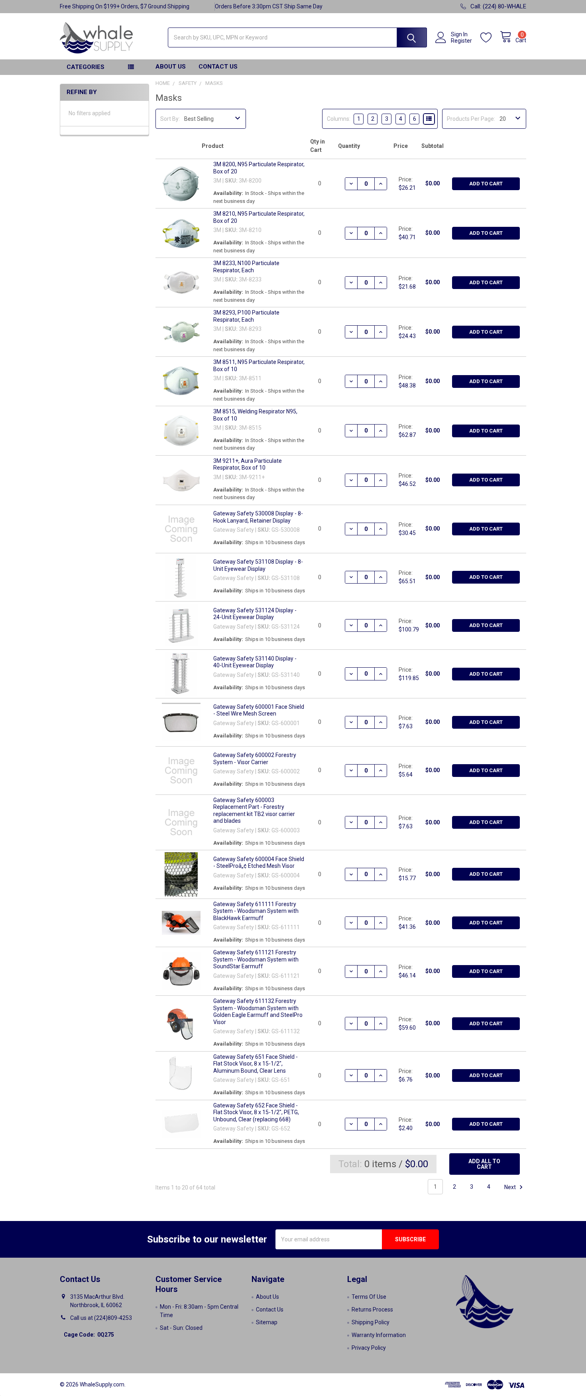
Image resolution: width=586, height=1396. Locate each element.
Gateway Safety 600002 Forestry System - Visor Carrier (254, 758)
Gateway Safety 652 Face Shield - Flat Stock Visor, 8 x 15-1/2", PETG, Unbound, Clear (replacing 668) (256, 1112)
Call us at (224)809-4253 (101, 1318)
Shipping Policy (370, 1322)
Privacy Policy (369, 1348)
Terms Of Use (369, 1297)
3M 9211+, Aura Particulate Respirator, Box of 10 (247, 464)
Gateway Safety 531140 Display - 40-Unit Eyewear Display (255, 662)
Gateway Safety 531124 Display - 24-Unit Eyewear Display (255, 614)
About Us (170, 66)
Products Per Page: (471, 119)
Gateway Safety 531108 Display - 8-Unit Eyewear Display (258, 565)
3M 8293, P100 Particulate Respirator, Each (246, 316)
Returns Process (372, 1309)
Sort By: (170, 119)
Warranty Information (379, 1335)
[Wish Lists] (490, 37)
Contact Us (218, 66)
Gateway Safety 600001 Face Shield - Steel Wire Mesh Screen (258, 710)
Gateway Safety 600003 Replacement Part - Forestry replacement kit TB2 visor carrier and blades (254, 810)
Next (510, 1187)
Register (461, 40)
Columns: (338, 119)
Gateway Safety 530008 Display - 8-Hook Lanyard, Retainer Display (258, 517)
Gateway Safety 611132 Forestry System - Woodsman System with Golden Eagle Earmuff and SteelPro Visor (258, 1011)
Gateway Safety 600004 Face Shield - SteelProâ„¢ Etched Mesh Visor (258, 862)
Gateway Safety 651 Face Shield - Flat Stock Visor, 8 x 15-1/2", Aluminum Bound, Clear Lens (255, 1064)
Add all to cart (484, 1164)
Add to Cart (486, 184)
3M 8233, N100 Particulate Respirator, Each (246, 266)
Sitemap (266, 1322)
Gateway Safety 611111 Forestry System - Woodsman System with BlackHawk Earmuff (256, 911)
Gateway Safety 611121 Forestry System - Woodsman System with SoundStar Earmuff (256, 959)
